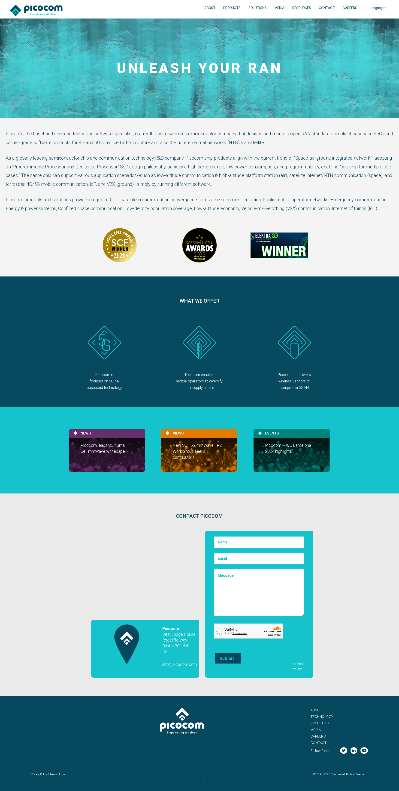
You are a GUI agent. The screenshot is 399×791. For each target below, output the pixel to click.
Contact (319, 743)
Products (320, 723)
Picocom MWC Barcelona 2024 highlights (288, 448)
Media (316, 730)
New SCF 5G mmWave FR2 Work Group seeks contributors (197, 451)
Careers (318, 736)
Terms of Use (57, 774)
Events (272, 433)
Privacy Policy (39, 774)
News (86, 433)
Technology (322, 717)
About (316, 710)
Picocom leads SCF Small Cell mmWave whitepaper (104, 448)
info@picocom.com (179, 664)
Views (178, 433)
